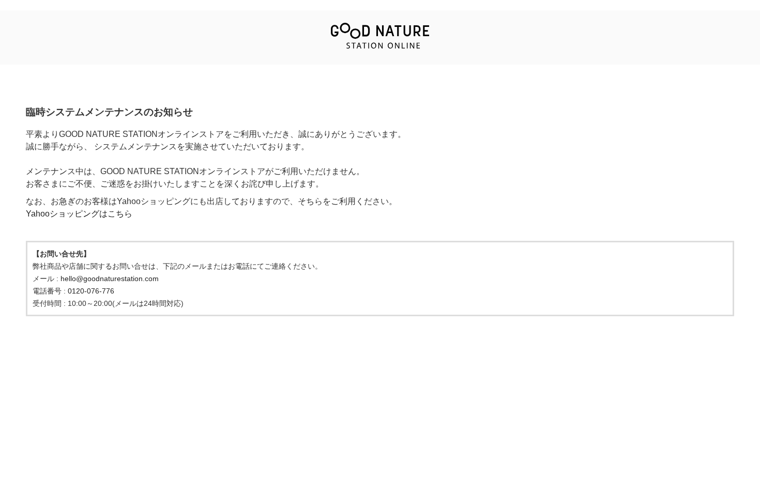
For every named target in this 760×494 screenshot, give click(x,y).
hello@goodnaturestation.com (109, 278)
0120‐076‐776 (91, 291)
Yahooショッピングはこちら (79, 213)
